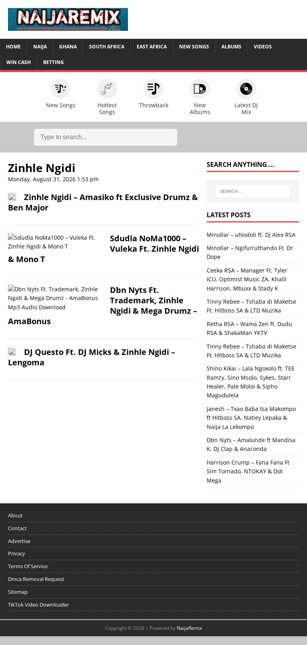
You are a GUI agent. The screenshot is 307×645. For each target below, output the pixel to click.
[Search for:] (252, 191)
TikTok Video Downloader (38, 604)
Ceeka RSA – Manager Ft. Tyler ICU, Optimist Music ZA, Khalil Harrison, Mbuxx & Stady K (247, 279)
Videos (263, 46)
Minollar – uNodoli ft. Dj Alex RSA (251, 234)
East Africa (152, 46)
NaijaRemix (189, 628)
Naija (40, 46)
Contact (17, 528)
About (15, 515)
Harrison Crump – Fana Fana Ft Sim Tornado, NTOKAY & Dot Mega (248, 471)
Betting (53, 62)
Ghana (68, 46)
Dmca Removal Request (36, 579)
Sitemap (18, 591)
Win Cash (18, 62)
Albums (231, 46)
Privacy (16, 553)
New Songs (194, 46)
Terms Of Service (28, 566)
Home (13, 46)
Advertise (19, 541)
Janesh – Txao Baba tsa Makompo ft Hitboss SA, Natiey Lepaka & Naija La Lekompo (251, 418)
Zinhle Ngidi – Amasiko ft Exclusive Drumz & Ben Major (103, 202)
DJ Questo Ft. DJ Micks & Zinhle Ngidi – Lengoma (91, 357)
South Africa (106, 46)
